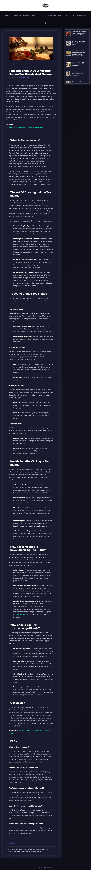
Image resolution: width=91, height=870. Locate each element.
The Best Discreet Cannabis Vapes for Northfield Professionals (79, 73)
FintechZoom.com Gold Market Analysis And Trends (24, 127)
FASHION (35, 15)
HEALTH (43, 15)
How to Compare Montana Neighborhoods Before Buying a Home (79, 64)
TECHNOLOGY (16, 15)
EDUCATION (52, 15)
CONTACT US (81, 15)
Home (7, 15)
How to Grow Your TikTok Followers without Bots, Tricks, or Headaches (28, 849)
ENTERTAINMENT (69, 15)
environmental (22, 614)
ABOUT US (47, 863)
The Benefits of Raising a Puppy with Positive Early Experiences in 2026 (79, 33)
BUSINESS (26, 15)
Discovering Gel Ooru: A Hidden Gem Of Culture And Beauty (25, 851)
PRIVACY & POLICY (35, 863)
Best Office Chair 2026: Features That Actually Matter (78, 43)
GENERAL (11, 843)
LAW (59, 15)
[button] (45, 23)
